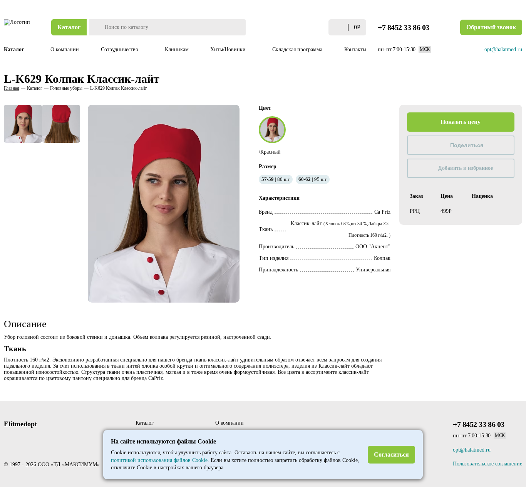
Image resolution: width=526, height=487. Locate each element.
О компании (64, 49)
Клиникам (177, 49)
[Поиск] (96, 27)
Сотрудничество (120, 49)
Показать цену (461, 122)
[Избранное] (321, 27)
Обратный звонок (491, 27)
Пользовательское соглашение (487, 464)
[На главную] (17, 27)
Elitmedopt (20, 424)
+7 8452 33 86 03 (403, 27)
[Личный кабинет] (307, 27)
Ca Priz (382, 212)
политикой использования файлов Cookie (159, 460)
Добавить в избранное (465, 168)
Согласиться (391, 454)
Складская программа (297, 49)
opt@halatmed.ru (503, 49)
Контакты (355, 49)
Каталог (68, 27)
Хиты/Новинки (228, 49)
